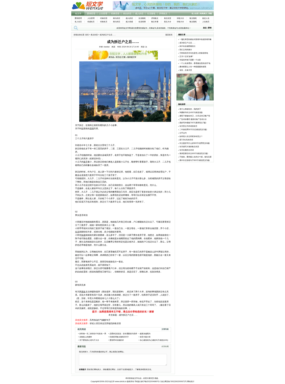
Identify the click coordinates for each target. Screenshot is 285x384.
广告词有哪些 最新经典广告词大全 (193, 119)
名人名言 (78, 22)
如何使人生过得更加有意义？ (191, 136)
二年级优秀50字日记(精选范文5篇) (193, 129)
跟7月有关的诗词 (186, 140)
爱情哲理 (91, 13)
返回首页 (168, 35)
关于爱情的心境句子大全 (89, 340)
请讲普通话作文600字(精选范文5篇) (193, 153)
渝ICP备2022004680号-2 (150, 381)
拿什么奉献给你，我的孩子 (190, 109)
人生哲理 (103, 13)
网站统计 (190, 381)
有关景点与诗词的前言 (188, 126)
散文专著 (154, 22)
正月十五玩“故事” (186, 56)
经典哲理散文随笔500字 (119, 337)
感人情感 (129, 22)
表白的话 (127, 13)
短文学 (78, 13)
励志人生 (205, 18)
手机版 (137, 381)
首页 (87, 35)
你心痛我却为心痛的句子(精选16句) (154, 340)
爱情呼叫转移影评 (117, 340)
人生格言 (205, 22)
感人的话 (139, 13)
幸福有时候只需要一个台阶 (190, 60)
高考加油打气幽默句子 (100, 320)
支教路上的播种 (85, 337)
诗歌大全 (180, 18)
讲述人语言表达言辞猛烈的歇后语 (105, 323)
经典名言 (103, 22)
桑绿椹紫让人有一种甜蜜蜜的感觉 (192, 67)
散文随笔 (193, 18)
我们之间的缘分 (185, 50)
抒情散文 (163, 13)
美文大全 (167, 22)
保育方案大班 (145, 337)
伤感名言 (91, 22)
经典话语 (115, 13)
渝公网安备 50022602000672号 (174, 381)
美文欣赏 (167, 18)
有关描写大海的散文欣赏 (189, 147)
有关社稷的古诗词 (186, 150)
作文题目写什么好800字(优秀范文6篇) (194, 143)
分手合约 (183, 133)
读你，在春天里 (185, 70)
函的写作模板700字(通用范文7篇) (192, 123)
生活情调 (142, 22)
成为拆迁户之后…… (128, 315)
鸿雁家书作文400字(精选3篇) (191, 112)
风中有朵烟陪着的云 (187, 46)
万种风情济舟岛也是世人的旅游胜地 (193, 53)
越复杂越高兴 (145, 334)
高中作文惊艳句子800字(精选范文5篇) (194, 160)
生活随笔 (151, 13)
